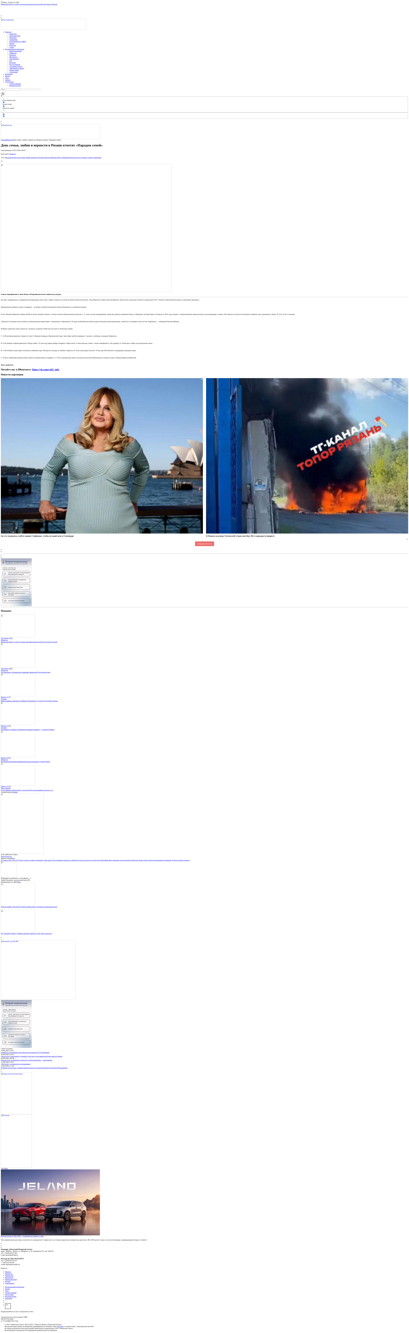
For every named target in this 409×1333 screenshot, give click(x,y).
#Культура (8, 1274)
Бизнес (11, 43)
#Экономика (9, 1283)
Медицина (13, 57)
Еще (13, 858)
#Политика (9, 1277)
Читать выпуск (6, 856)
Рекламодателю (15, 86)
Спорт (11, 47)
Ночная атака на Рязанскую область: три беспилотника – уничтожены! (26, 1060)
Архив (15, 792)
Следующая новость (204, 544)
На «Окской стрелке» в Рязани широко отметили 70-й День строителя (26, 933)
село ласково (82, 158)
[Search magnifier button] (3, 93)
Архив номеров (15, 84)
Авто (7, 78)
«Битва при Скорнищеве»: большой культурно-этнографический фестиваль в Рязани (31, 1056)
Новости (8, 32)
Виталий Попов (11, 158)
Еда (10, 61)
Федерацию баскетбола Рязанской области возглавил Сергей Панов (25, 762)
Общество (13, 34)
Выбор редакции (15, 51)
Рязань (3, 10)
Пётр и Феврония (63, 158)
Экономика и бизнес (16, 68)
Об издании (9, 82)
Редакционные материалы (14, 49)
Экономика (13, 40)
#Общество (9, 1276)
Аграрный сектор (15, 66)
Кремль (41, 158)
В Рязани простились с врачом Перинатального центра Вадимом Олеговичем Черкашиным (34, 1068)
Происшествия (14, 36)
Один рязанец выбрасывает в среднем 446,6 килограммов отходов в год (27, 790)
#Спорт (8, 1281)
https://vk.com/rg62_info (45, 369)
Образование (14, 59)
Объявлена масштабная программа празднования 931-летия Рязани (25, 1052)
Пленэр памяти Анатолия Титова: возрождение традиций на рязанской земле (29, 907)
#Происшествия (11, 1279)
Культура (12, 45)
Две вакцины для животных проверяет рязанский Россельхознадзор (25, 672)
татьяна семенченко (94, 158)
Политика (13, 38)
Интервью (9, 74)
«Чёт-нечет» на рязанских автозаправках (15, 1064)
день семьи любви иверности (28, 158)
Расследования (14, 64)
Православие (14, 70)
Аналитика (13, 72)
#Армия (4, 699)
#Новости (4, 640)
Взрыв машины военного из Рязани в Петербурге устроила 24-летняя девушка (29, 701)
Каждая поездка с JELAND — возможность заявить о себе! (22, 1236)
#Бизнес (8, 1272)
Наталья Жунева (51, 158)
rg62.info (60, 1326)
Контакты (8, 1298)
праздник (73, 158)
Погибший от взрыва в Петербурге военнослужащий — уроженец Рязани (28, 729)
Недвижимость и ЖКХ (17, 41)
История (12, 63)
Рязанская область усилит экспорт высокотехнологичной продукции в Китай (29, 4)
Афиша (7, 80)
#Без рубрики (6, 788)
